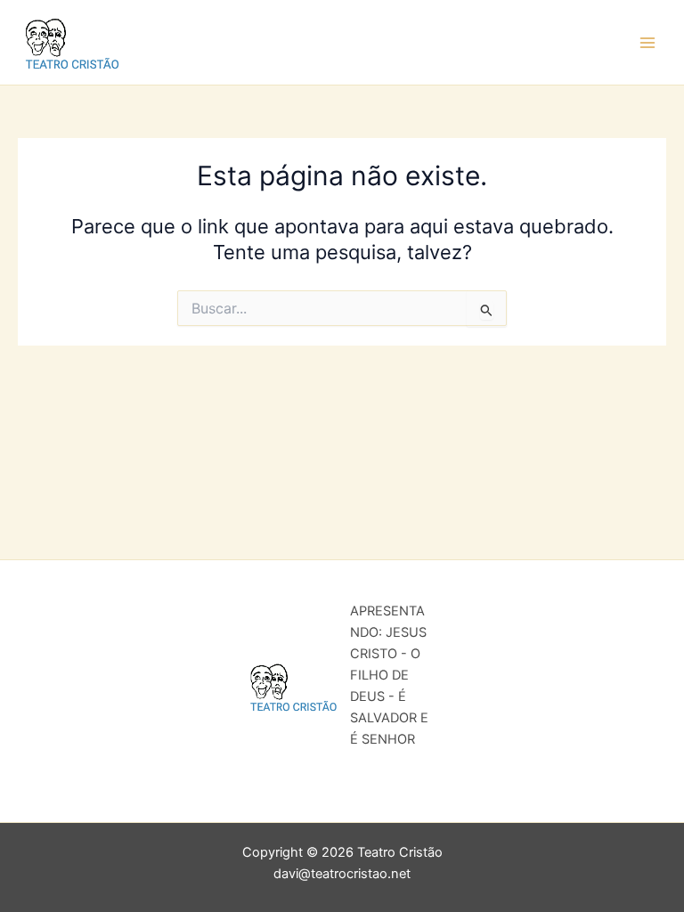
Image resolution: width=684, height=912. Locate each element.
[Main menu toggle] (647, 42)
